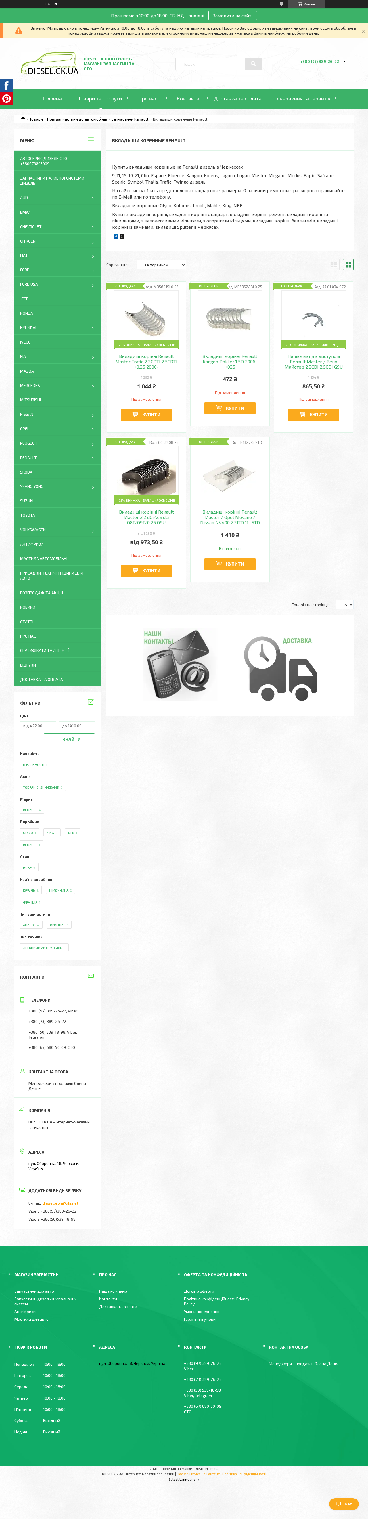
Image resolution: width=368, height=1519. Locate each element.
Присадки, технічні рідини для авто (51, 575)
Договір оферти (199, 1291)
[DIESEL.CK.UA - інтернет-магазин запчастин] (49, 72)
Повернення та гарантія (301, 98)
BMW (25, 212)
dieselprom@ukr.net (60, 1203)
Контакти (188, 98)
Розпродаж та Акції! (41, 592)
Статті (26, 621)
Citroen (28, 240)
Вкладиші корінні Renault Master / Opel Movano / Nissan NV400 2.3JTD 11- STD (230, 517)
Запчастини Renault (130, 119)
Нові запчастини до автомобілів (77, 119)
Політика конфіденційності (244, 1474)
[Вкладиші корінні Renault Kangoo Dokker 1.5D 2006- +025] (230, 319)
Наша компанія (113, 1291)
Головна (52, 98)
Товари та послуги (100, 98)
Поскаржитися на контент (198, 1474)
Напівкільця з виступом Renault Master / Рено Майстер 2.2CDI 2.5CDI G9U (314, 361)
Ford (25, 269)
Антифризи (31, 544)
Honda (26, 313)
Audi (24, 197)
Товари (36, 119)
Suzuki (26, 500)
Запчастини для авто (34, 1291)
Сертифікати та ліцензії (44, 650)
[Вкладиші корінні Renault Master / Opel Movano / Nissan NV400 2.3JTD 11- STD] (230, 475)
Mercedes (30, 385)
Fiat (24, 255)
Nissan (26, 414)
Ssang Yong (31, 486)
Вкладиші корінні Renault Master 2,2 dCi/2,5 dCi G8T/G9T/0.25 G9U (146, 517)
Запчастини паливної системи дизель (52, 180)
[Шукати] (253, 64)
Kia (23, 356)
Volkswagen (33, 529)
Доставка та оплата (238, 98)
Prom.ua (211, 1468)
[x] (122, 237)
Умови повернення (201, 1311)
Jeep (24, 298)
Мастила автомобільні (43, 558)
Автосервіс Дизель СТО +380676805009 (43, 161)
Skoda (26, 472)
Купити (151, 414)
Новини (27, 607)
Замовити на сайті (232, 15)
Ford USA (29, 284)
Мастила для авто (31, 1319)
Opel (24, 428)
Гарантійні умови (200, 1319)
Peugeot (28, 443)
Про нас (147, 98)
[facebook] (116, 237)
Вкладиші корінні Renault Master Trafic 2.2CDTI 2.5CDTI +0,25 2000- (146, 361)
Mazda (27, 371)
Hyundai (28, 327)
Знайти (71, 739)
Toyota (27, 515)
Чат (348, 1504)
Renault (28, 457)
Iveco (25, 341)
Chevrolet (31, 226)
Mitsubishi (30, 399)
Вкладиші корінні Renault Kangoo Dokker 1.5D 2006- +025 (229, 361)
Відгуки (28, 665)
